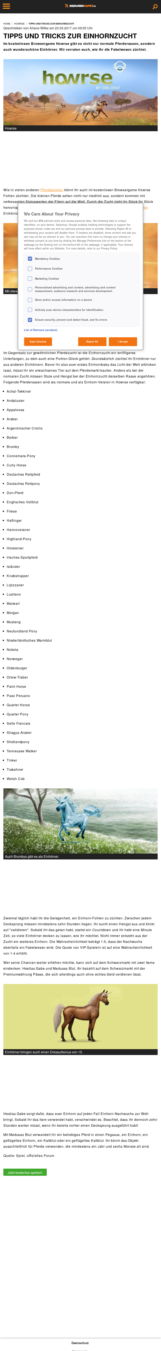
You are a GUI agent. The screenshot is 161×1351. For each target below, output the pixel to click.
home (6, 23)
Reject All (92, 341)
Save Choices (38, 341)
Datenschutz (80, 1343)
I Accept (123, 341)
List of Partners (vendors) (40, 330)
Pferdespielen (51, 189)
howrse (19, 23)
